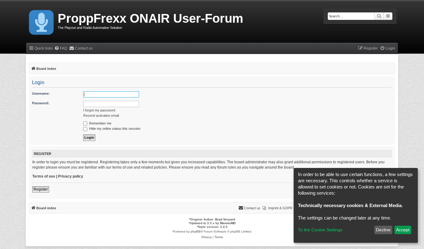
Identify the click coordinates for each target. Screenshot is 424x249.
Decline (383, 229)
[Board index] (42, 21)
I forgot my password (99, 110)
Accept (402, 229)
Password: (40, 103)
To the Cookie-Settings (320, 229)
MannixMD (228, 223)
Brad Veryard (225, 219)
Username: (41, 93)
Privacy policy (70, 176)
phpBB (196, 231)
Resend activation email (101, 115)
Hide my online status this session (114, 128)
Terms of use (43, 176)
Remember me (99, 123)
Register (41, 189)
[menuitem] (60, 48)
